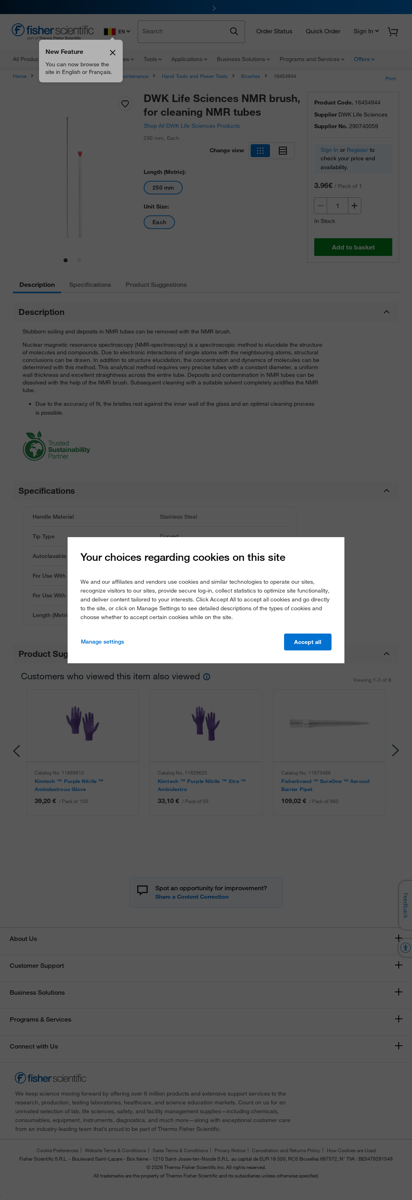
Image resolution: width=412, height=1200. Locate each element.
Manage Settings (102, 641)
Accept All (307, 642)
